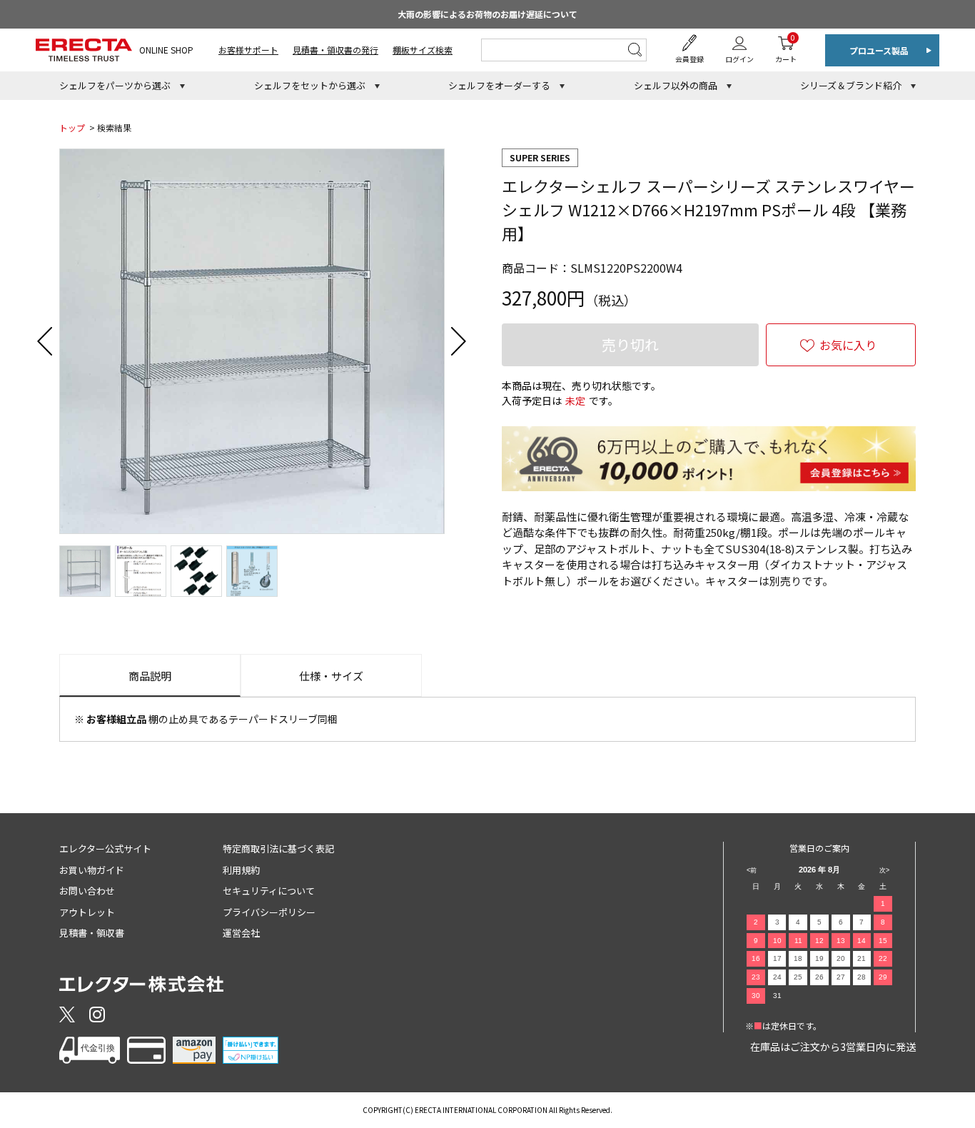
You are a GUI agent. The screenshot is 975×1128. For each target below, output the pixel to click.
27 (841, 977)
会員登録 (689, 59)
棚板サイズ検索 (423, 50)
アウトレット (87, 912)
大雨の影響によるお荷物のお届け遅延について (487, 14)
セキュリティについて (269, 890)
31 (777, 995)
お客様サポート (248, 50)
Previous (45, 341)
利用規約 (241, 870)
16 (756, 958)
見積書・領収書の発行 (335, 50)
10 (777, 941)
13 (841, 941)
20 (841, 958)
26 (819, 977)
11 (798, 941)
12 (819, 941)
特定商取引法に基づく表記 (278, 848)
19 (819, 958)
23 (756, 977)
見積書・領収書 (91, 933)
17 (777, 958)
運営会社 (241, 933)
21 (861, 958)
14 (861, 941)
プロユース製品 (879, 50)
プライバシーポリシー (269, 912)
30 (756, 995)
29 (883, 977)
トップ (72, 127)
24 (777, 977)
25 (798, 977)
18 (798, 958)
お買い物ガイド (91, 870)
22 (883, 958)
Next (459, 341)
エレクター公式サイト (105, 848)
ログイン (739, 59)
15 (883, 941)
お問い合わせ (87, 890)
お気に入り (848, 344)
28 (861, 977)
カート (786, 48)
